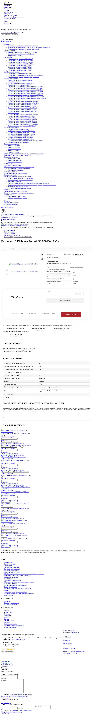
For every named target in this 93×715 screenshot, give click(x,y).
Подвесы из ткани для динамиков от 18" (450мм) (23, 124)
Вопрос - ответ (9, 12)
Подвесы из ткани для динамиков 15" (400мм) (22, 122)
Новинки (7, 201)
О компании (8, 4)
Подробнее (4, 440)
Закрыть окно (5, 698)
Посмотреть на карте (18, 639)
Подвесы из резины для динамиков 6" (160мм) (22, 108)
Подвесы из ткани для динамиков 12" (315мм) (22, 121)
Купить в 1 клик (65, 300)
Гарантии (7, 9)
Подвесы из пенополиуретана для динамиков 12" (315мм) (26, 88)
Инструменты (8, 595)
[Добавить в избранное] (42, 255)
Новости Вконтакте (7, 207)
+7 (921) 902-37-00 (68, 630)
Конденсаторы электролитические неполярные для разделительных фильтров (32, 185)
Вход (5, 21)
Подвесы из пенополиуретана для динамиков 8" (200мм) (25, 95)
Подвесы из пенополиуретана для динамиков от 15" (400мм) (27, 98)
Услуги (6, 10)
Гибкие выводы (9, 578)
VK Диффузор (67, 643)
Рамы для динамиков (10, 587)
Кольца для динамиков (11, 577)
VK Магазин (67, 637)
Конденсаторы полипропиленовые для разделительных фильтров (28, 183)
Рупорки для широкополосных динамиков (17, 575)
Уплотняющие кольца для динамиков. (12, 214)
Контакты (7, 13)
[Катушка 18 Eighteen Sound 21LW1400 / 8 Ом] (23, 264)
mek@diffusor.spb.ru (73, 632)
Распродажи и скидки (11, 204)
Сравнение (14, 442)
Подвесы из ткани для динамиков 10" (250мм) (22, 119)
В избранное (5, 443)
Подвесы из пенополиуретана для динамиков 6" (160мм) (25, 93)
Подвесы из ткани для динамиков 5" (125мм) (22, 116)
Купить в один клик (21, 696)
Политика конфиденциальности (14, 17)
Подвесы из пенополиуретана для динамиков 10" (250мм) (26, 86)
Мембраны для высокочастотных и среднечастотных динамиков (24, 574)
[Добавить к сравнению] (42, 259)
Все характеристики (76, 267)
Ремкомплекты (9, 562)
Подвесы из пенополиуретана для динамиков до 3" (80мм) (26, 96)
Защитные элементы (14, 181)
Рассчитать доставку (30, 313)
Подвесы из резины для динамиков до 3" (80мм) (23, 111)
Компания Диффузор (69, 648)
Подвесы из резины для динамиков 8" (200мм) (22, 109)
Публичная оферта (10, 18)
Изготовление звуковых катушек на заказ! (14, 225)
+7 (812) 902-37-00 (6, 663)
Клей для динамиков (10, 583)
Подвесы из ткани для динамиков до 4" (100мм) (23, 114)
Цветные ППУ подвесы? (8, 219)
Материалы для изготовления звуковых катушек (19, 582)
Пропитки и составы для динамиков (15, 585)
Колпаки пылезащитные (11, 572)
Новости (7, 5)
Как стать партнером (10, 15)
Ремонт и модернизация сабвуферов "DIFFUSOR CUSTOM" (74, 652)
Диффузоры (8, 565)
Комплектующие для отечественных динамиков (19, 593)
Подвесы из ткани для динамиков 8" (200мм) (22, 126)
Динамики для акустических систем (15, 592)
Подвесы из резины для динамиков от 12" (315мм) (23, 103)
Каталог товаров (6, 41)
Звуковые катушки (10, 564)
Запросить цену (17, 712)
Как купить (7, 7)
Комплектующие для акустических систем (17, 588)
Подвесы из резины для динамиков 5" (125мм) (22, 106)
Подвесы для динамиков (12, 569)
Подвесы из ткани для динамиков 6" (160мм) (22, 118)
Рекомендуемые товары (11, 202)
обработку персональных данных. (22, 694)
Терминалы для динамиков (12, 580)
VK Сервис (66, 640)
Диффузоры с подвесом (11, 567)
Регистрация (8, 23)
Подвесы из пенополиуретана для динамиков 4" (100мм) (25, 90)
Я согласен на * (18, 694)
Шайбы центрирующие (11, 570)
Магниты (7, 590)
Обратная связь (5, 661)
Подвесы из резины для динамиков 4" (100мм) (22, 104)
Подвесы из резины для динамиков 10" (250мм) (23, 101)
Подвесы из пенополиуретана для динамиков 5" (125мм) (25, 91)
